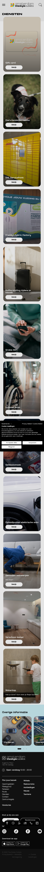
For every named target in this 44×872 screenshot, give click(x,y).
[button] (7, 424)
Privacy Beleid (27, 423)
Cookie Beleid (37, 423)
